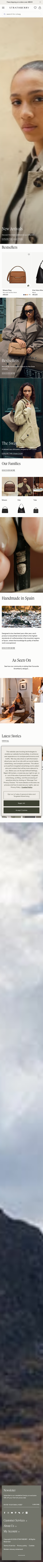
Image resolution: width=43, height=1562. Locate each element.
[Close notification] (40, 2)
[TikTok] (23, 1513)
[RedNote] (27, 1513)
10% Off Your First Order (19, 2)
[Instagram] (8, 1513)
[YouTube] (12, 1513)
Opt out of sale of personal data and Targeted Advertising (21, 795)
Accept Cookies (21, 810)
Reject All (21, 803)
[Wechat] (19, 1513)
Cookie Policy (26, 787)
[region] (21, 781)
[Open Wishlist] (35, 7)
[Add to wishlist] (29, 255)
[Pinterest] (16, 1513)
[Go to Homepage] (19, 7)
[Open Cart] (39, 7)
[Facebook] (5, 1513)
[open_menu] (3, 7)
